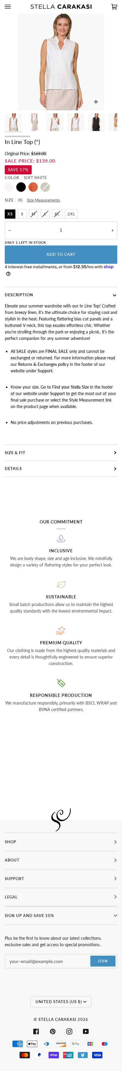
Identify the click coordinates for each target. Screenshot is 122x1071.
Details (13, 468)
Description (19, 294)
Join (103, 961)
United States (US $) (59, 1001)
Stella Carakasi (57, 1019)
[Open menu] (14, 6)
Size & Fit (15, 452)
